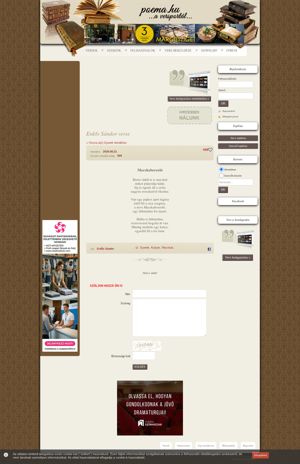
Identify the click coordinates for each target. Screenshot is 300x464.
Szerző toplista (238, 146)
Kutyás (155, 247)
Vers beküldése (178, 50)
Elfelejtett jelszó (230, 117)
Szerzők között (233, 175)
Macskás (167, 247)
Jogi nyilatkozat (206, 445)
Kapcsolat (248, 445)
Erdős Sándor (105, 248)
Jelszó (222, 90)
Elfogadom (260, 455)
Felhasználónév (227, 78)
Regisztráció (228, 111)
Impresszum (183, 445)
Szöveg (125, 303)
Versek (91, 50)
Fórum (231, 50)
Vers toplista (238, 138)
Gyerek (144, 247)
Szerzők (114, 50)
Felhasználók (142, 50)
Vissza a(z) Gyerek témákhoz (108, 142)
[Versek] (165, 12)
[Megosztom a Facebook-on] (209, 249)
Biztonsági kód (120, 356)
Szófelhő (209, 50)
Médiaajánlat (228, 445)
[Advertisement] (60, 74)
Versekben (230, 169)
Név (127, 294)
